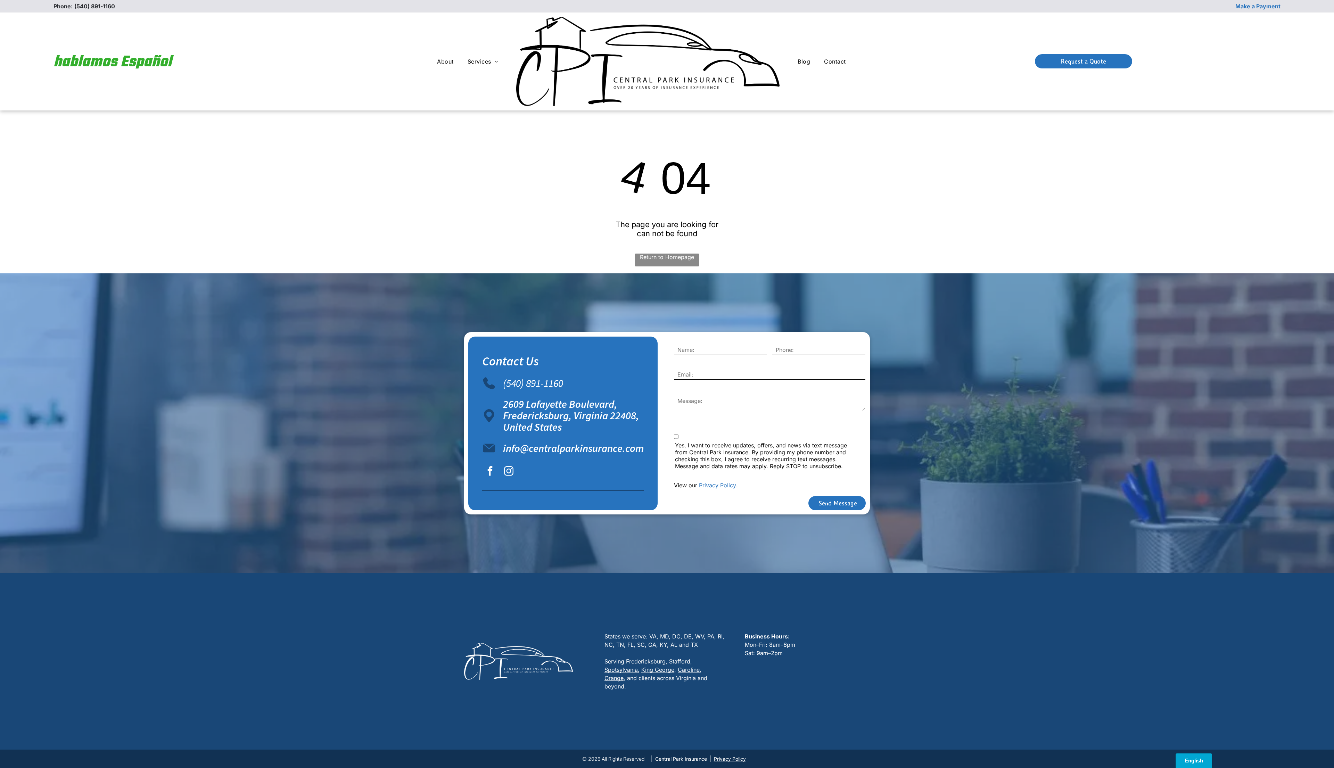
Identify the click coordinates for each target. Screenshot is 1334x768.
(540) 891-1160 (94, 6)
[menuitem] (445, 61)
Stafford (679, 661)
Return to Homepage (667, 257)
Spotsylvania (621, 669)
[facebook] (489, 471)
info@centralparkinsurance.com (573, 448)
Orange (614, 678)
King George (657, 669)
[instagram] (508, 471)
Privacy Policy (717, 485)
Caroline (689, 669)
